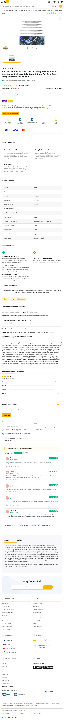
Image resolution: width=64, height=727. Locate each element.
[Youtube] (10, 717)
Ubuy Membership (7, 629)
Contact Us (5, 606)
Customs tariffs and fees (9, 621)
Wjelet (4, 13)
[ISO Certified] (18, 695)
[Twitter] (13, 717)
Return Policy (37, 612)
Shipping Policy (6, 624)
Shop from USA (7, 703)
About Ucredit (37, 618)
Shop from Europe (32, 705)
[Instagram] (6, 717)
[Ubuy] (6, 2)
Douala (4, 663)
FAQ (34, 615)
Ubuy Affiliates (37, 626)
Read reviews (55, 453)
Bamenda (5, 675)
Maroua (4, 677)
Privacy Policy (20, 714)
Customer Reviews (38, 609)
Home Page (5, 10)
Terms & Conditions (8, 714)
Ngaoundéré (6, 683)
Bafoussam (5, 680)
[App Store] (38, 668)
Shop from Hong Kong (42, 703)
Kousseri (4, 672)
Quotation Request (8, 609)
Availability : (6, 88)
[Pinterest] (17, 717)
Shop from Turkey (20, 705)
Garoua (4, 669)
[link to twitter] (36, 48)
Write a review (6, 415)
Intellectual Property (8, 612)
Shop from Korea (55, 703)
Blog (34, 624)
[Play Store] (48, 668)
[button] (50, 2)
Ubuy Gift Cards (38, 621)
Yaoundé (5, 666)
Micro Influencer (7, 626)
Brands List (36, 606)
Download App (37, 604)
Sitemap (4, 615)
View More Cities (7, 686)
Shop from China (8, 705)
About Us (5, 604)
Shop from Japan (29, 703)
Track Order (6, 618)
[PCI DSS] (6, 694)
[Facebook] (3, 717)
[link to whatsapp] (27, 48)
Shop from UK (18, 703)
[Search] (60, 6)
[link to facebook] (32, 48)
